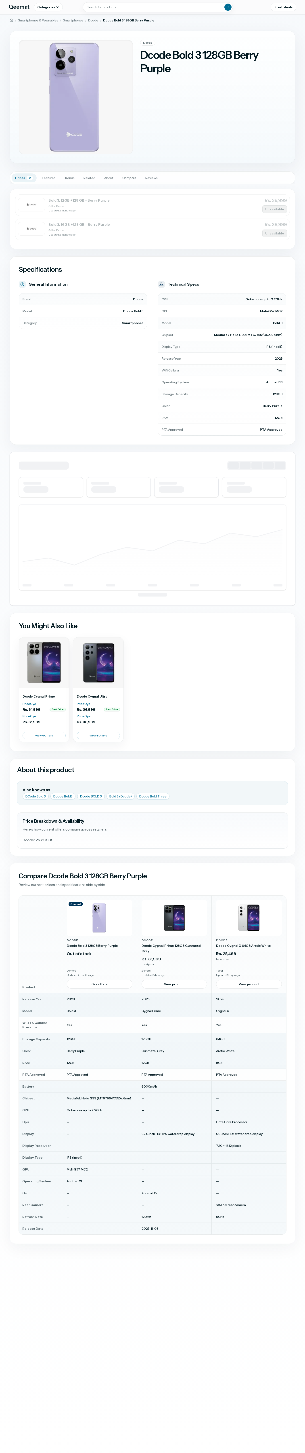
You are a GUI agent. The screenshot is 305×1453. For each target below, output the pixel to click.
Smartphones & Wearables (38, 20)
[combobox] (158, 7)
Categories (46, 7)
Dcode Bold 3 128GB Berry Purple (92, 946)
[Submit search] (228, 7)
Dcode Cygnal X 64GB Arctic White (243, 946)
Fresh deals (283, 7)
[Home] (11, 20)
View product (174, 984)
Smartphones (73, 20)
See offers (99, 984)
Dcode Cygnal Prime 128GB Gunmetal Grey (171, 948)
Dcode (93, 20)
